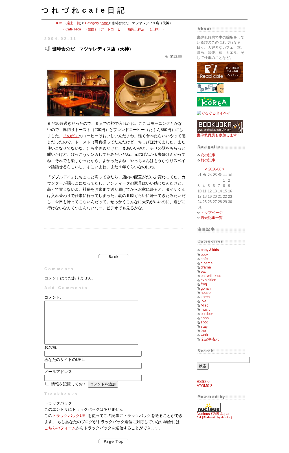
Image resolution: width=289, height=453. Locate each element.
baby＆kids (210, 250)
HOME (59, 23)
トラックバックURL (70, 416)
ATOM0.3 (204, 386)
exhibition (208, 280)
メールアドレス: (58, 372)
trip (203, 330)
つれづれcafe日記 (84, 10)
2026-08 (214, 169)
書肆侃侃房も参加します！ (219, 135)
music (206, 309)
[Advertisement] (113, 238)
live (203, 301)
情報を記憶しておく (69, 384)
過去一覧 (73, 23)
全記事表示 (210, 339)
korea (205, 297)
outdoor (207, 314)
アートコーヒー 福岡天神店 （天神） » (132, 29)
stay (204, 326)
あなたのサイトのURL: (64, 359)
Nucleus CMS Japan (213, 414)
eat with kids (211, 276)
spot (204, 322)
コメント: (52, 297)
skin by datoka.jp (215, 417)
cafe (204, 259)
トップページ (212, 212)
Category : (97, 23)
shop (205, 318)
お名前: (50, 347)
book (205, 254)
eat (203, 271)
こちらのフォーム (60, 428)
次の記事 (208, 155)
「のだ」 (71, 136)
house (206, 292)
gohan (206, 288)
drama (206, 267)
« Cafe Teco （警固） (80, 29)
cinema (207, 263)
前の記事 (208, 160)
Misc (205, 305)
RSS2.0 (203, 381)
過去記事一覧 (212, 218)
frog (204, 284)
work (204, 335)
